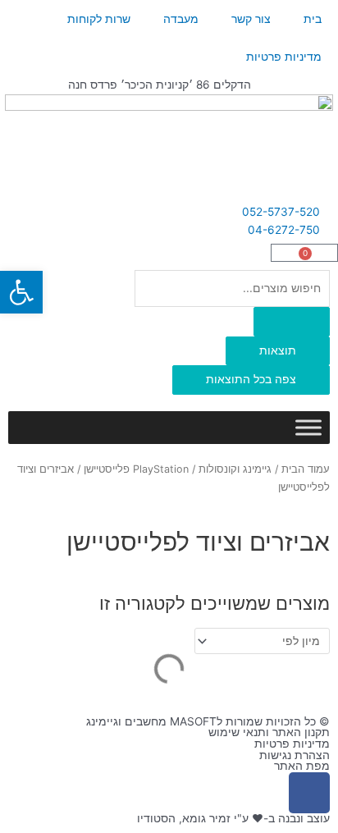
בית (313, 18)
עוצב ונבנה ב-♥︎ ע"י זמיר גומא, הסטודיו (233, 818)
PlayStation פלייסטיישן (136, 469)
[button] (21, 292)
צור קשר (251, 18)
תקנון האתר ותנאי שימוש (269, 732)
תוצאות (277, 350)
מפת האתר (302, 765)
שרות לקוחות (98, 18)
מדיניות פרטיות (284, 56)
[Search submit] (292, 321)
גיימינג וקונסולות (235, 469)
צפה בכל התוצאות (251, 379)
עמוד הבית (305, 469)
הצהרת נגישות (294, 755)
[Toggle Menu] (308, 427)
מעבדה (181, 18)
